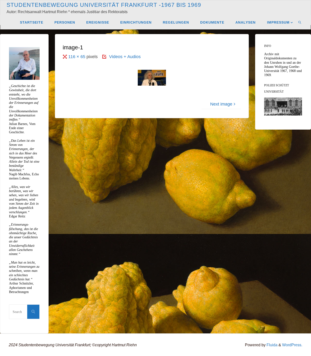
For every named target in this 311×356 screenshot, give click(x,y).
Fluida (271, 345)
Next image (221, 104)
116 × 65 (77, 56)
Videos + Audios (125, 56)
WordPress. (292, 345)
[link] (300, 22)
